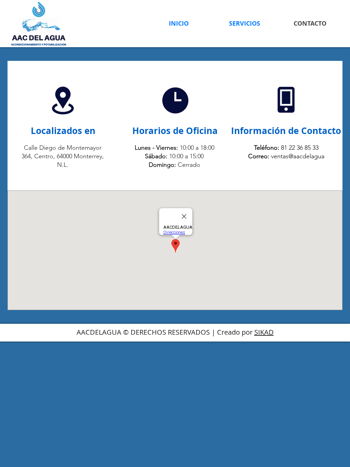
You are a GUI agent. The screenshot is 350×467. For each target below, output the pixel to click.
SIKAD (264, 332)
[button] (244, 23)
